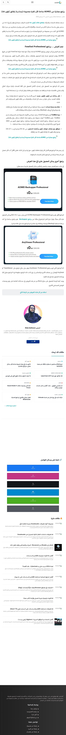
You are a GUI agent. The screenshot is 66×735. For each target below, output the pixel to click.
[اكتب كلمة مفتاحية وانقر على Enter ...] (8, 2)
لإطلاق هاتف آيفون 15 (36, 22)
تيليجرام (33, 493)
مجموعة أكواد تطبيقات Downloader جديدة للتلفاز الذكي (36, 524)
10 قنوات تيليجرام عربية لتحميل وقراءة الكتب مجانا (38, 598)
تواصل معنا (34, 708)
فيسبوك (33, 468)
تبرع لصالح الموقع (32, 717)
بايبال (32, 341)
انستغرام (33, 476)
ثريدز (33, 509)
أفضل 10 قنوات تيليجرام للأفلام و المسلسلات (39, 556)
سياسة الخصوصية (32, 711)
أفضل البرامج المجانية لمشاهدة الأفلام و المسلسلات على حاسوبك (33, 577)
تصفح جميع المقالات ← (10, 406)
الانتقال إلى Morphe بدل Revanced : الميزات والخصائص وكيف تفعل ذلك (31, 545)
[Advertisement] (33, 436)
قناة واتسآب (33, 501)
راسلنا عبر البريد (32, 729)
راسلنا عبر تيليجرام (32, 732)
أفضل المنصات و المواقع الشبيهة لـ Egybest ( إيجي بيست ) (35, 620)
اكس (33, 484)
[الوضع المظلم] (3, 2)
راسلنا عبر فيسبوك (32, 726)
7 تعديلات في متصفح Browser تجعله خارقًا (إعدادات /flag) (35, 588)
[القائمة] (32, 2)
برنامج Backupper (25, 219)
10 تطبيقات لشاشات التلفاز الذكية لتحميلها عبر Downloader (35, 534)
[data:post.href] (58, 523)
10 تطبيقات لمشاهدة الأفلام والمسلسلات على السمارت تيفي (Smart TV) (31, 609)
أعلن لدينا (34, 714)
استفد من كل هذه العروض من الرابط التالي (33, 292)
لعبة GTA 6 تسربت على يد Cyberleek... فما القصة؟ (37, 566)
